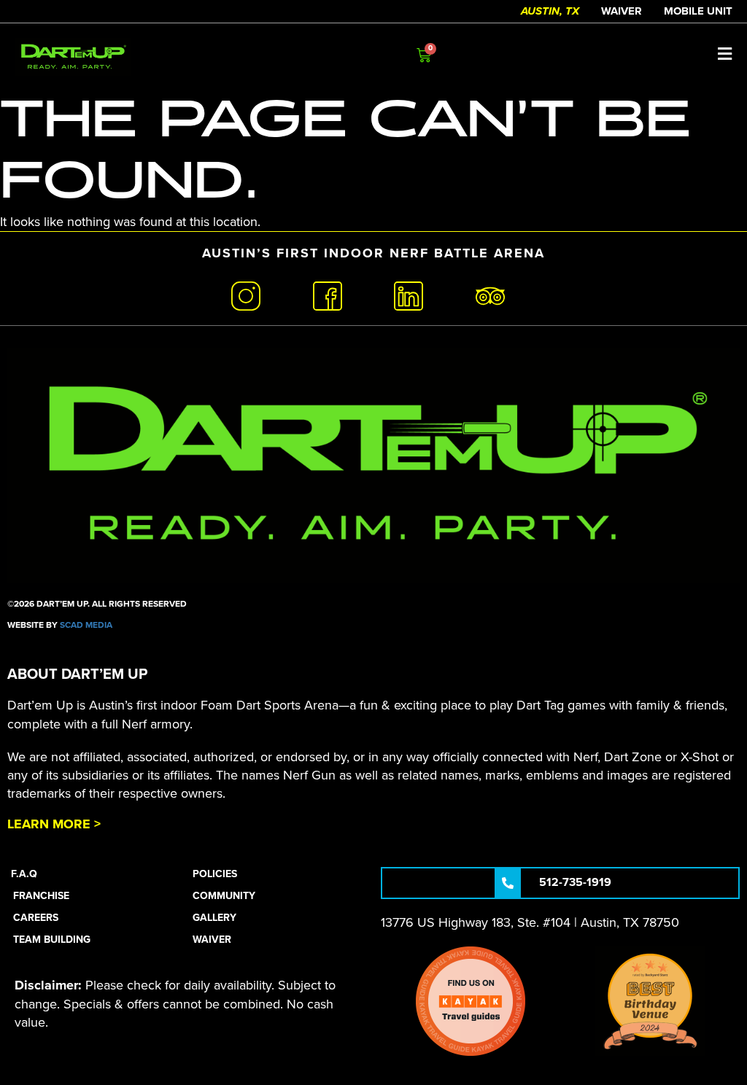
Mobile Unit (698, 11)
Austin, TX (550, 11)
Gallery (214, 917)
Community (224, 896)
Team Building (51, 939)
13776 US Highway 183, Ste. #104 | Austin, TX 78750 (530, 922)
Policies (215, 874)
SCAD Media (86, 625)
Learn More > (54, 824)
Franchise (41, 896)
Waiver (621, 11)
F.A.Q (24, 874)
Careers (35, 917)
